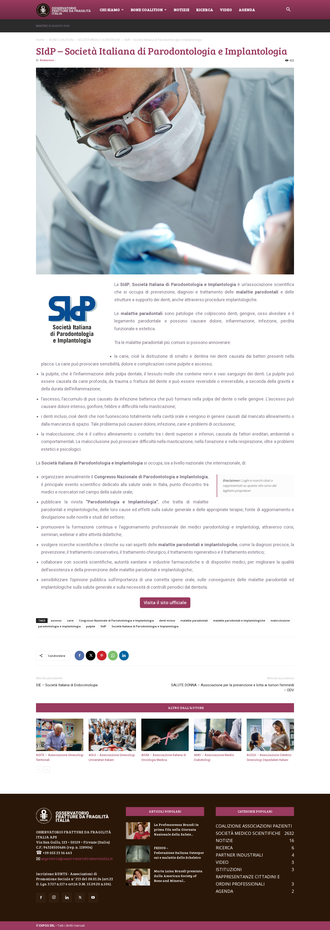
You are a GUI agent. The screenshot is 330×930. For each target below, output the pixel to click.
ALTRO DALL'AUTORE (186, 707)
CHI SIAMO (110, 9)
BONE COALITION (61, 40)
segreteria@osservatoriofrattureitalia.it (77, 858)
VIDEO (226, 9)
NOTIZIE (181, 9)
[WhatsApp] (113, 655)
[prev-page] (39, 769)
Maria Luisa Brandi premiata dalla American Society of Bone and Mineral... (178, 876)
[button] (288, 10)
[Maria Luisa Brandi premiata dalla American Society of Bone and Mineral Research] (138, 877)
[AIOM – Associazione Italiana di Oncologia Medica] (165, 735)
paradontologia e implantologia (59, 626)
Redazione (47, 60)
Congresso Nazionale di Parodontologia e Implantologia (116, 620)
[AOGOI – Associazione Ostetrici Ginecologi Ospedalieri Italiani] (270, 735)
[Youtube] (93, 897)
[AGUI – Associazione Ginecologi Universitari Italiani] (112, 735)
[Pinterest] (102, 655)
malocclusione (280, 620)
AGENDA (247, 9)
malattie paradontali (194, 620)
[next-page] (47, 769)
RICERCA (204, 9)
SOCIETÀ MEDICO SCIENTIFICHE (99, 40)
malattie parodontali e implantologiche (239, 620)
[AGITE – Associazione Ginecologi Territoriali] (59, 735)
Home (40, 40)
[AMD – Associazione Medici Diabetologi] (217, 735)
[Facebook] (79, 655)
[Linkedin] (124, 655)
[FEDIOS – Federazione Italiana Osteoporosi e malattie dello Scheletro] (138, 853)
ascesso (56, 620)
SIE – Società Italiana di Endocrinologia (67, 685)
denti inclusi (167, 620)
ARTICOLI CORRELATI (144, 707)
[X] (90, 655)
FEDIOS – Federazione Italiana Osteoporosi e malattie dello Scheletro (179, 852)
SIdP (103, 626)
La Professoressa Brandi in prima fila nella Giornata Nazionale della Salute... (176, 829)
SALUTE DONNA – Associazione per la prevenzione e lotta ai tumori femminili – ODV (232, 687)
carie (70, 620)
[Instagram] (54, 897)
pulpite (90, 626)
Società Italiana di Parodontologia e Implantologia (145, 626)
